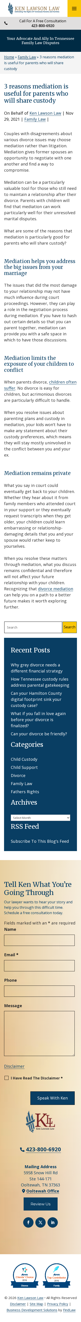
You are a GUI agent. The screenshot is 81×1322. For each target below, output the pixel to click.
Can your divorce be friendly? (39, 733)
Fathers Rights (25, 791)
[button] (74, 8)
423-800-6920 (42, 25)
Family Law (35, 119)
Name (10, 929)
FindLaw (69, 1310)
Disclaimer (14, 1066)
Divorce (18, 775)
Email (11, 954)
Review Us (41, 1204)
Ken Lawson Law (45, 113)
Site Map (36, 1304)
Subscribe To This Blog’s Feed (40, 841)
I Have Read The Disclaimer (37, 1078)
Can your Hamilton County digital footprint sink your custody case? (36, 699)
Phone (10, 980)
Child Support (24, 767)
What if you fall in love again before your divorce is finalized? (38, 719)
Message (13, 1005)
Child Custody (24, 759)
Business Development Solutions (32, 1310)
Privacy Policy (57, 1304)
